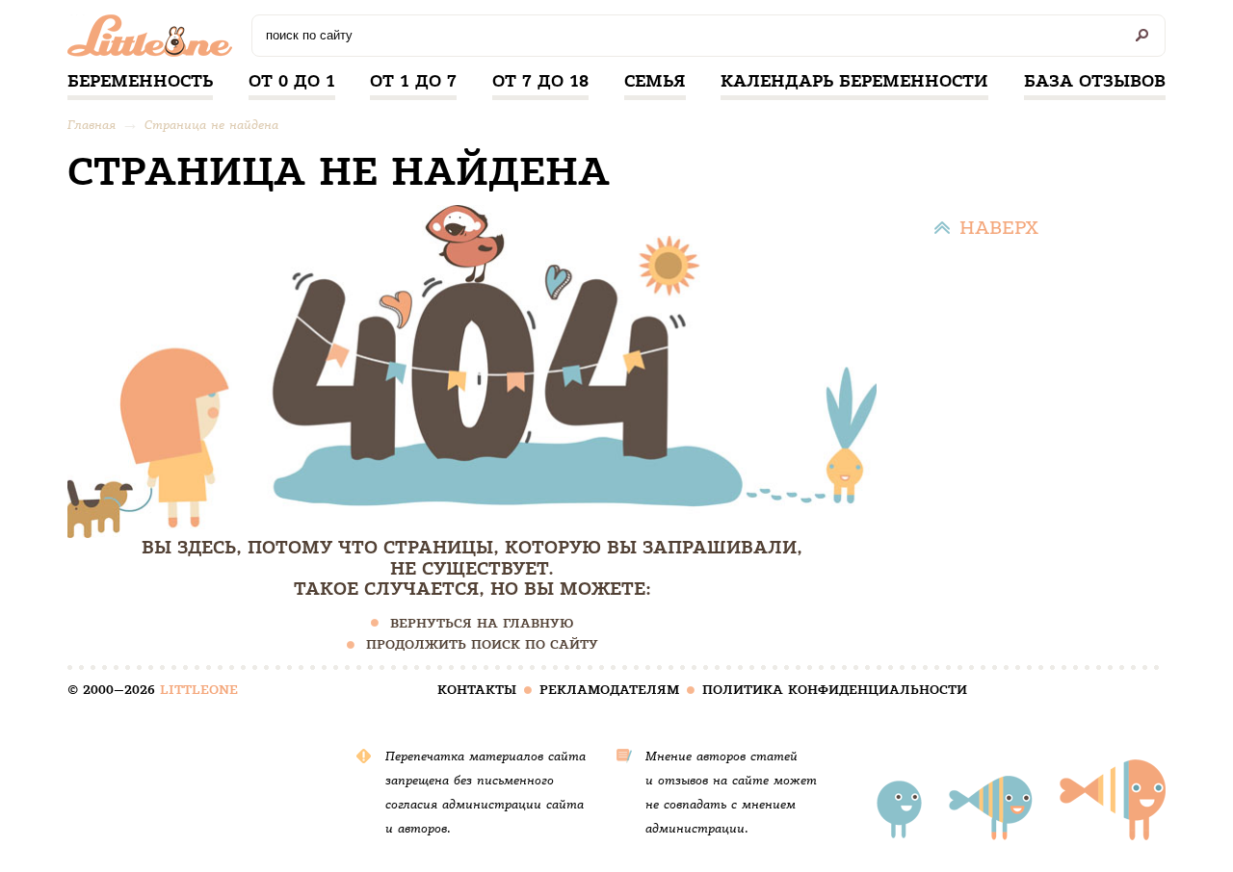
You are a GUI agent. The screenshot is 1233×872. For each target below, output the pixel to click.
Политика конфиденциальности (834, 689)
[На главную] (154, 40)
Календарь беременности (854, 80)
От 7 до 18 (540, 80)
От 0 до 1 (292, 80)
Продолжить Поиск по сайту (482, 644)
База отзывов (1095, 80)
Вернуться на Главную (481, 623)
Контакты (476, 689)
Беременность (140, 80)
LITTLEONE (199, 689)
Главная (91, 124)
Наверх (998, 228)
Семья (655, 80)
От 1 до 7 (413, 80)
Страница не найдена (211, 124)
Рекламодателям (609, 689)
